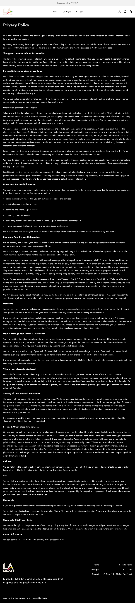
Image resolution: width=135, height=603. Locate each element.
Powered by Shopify (39, 598)
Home (96, 564)
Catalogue (94, 569)
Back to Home (125, 564)
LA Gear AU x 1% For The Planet (117, 574)
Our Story (127, 569)
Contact (95, 574)
